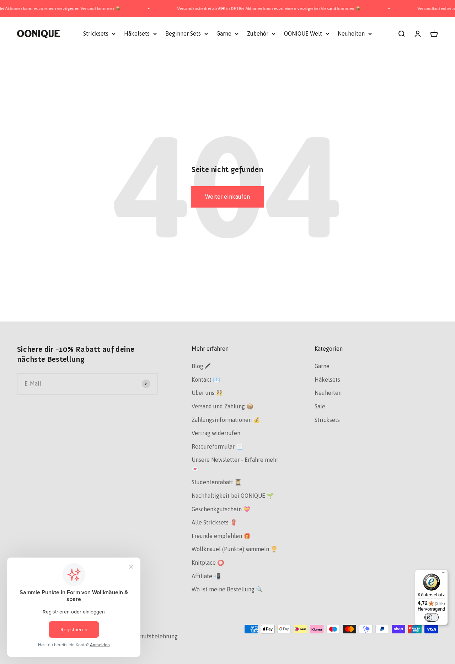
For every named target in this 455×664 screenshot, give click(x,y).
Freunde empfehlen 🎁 (221, 536)
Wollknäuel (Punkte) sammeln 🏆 (235, 549)
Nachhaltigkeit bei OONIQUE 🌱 (233, 495)
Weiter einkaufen (227, 196)
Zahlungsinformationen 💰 (226, 420)
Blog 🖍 (201, 366)
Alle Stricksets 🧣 (214, 522)
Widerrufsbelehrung (152, 636)
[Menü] (443, 574)
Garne (223, 33)
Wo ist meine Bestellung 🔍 (227, 589)
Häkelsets (137, 33)
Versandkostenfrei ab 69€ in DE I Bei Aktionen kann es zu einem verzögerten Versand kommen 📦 (260, 8)
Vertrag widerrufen (216, 433)
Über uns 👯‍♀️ (207, 392)
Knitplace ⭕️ (208, 562)
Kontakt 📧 (206, 379)
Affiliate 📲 (206, 576)
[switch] (431, 617)
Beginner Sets (183, 33)
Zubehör (257, 33)
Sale (320, 406)
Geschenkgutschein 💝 (221, 509)
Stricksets (95, 33)
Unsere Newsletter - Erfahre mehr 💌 (235, 464)
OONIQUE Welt (303, 33)
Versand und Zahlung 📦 (222, 406)
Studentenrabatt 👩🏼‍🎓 (217, 482)
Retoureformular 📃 (217, 446)
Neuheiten (351, 33)
